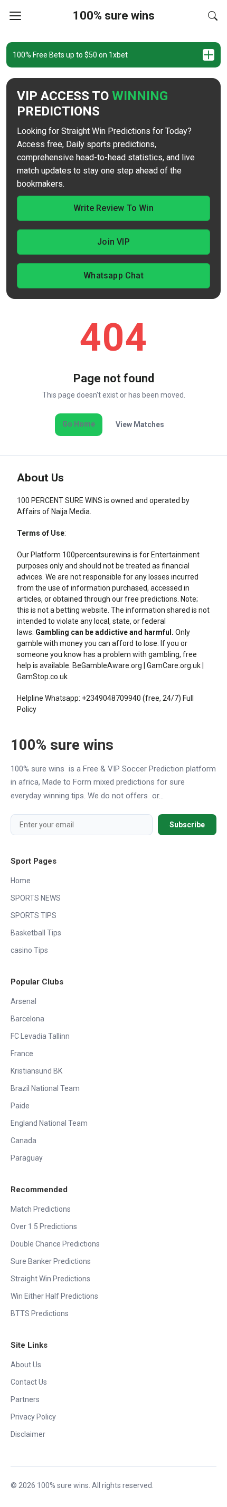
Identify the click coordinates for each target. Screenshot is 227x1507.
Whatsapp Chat (113, 276)
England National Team (49, 1123)
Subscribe (187, 824)
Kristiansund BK (36, 1071)
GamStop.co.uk (42, 676)
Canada (23, 1140)
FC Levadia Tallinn (40, 1036)
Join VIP (113, 242)
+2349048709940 (111, 698)
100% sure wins (114, 15)
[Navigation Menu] (15, 15)
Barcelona (27, 1019)
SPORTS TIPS (33, 915)
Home (21, 880)
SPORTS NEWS (36, 898)
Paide (20, 1106)
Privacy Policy (33, 1417)
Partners (25, 1399)
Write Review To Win (113, 208)
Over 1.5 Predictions (44, 1226)
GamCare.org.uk (174, 665)
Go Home (78, 424)
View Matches (140, 424)
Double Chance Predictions (55, 1244)
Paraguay (27, 1158)
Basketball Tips (36, 933)
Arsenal (23, 1001)
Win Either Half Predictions (54, 1296)
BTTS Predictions (40, 1313)
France (22, 1053)
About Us (26, 1364)
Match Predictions (41, 1209)
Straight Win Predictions (50, 1278)
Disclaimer (28, 1434)
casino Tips (29, 950)
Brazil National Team (45, 1088)
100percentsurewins (96, 554)
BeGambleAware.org (107, 665)
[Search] (213, 16)
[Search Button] (213, 16)
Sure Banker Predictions (51, 1261)
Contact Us (29, 1382)
